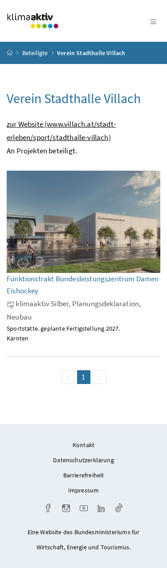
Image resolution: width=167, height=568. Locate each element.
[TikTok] (118, 509)
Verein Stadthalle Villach (91, 53)
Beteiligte (35, 53)
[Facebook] (48, 509)
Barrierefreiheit (83, 475)
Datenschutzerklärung (83, 460)
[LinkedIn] (101, 509)
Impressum (83, 490)
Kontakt (83, 445)
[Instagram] (66, 509)
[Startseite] (10, 53)
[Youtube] (83, 509)
